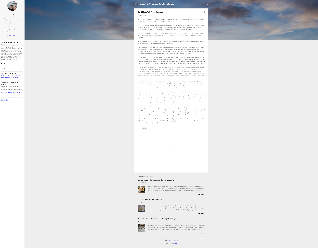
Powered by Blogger (172, 240)
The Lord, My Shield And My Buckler (150, 199)
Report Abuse (5, 100)
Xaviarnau (175, 243)
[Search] (207, 4)
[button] (204, 12)
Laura (12, 14)
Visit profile (12, 35)
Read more (201, 194)
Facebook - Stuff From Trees (9, 77)
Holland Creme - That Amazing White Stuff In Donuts (156, 180)
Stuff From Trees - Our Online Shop (11, 76)
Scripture (144, 128)
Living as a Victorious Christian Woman (156, 4)
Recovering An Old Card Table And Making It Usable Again (157, 219)
